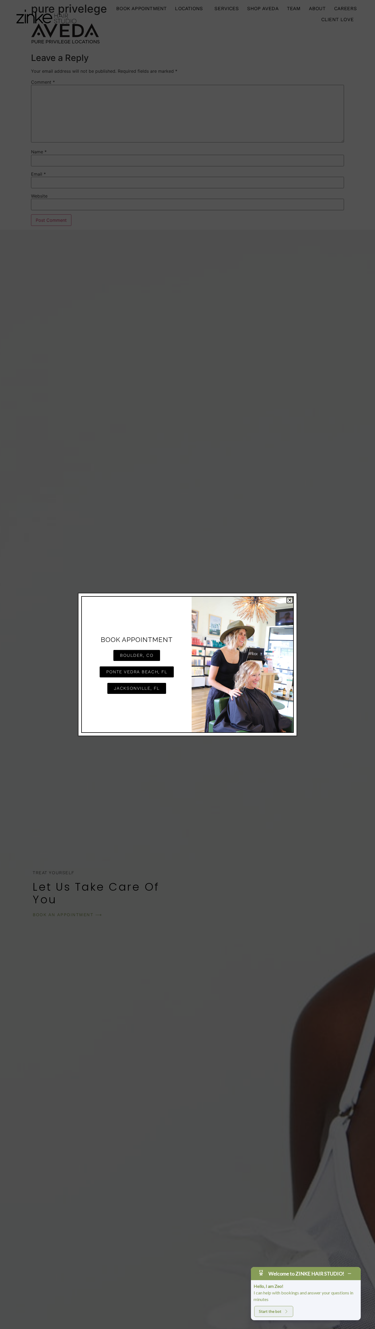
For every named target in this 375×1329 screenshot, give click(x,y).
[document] (187, 664)
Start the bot (270, 1311)
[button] (290, 600)
